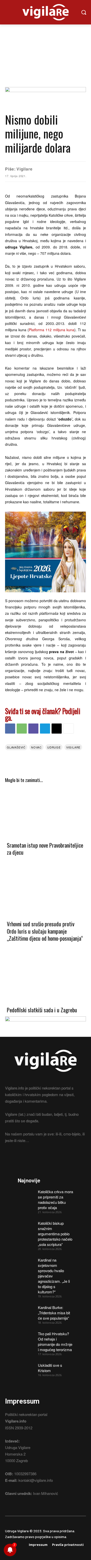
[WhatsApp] (22, 728)
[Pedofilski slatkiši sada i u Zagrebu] (45, 977)
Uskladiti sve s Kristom (50, 1367)
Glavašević (16, 747)
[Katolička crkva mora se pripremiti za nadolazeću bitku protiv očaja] (26, 1195)
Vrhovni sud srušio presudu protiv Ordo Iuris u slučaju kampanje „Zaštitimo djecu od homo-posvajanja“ (45, 931)
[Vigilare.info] (45, 12)
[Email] (57, 728)
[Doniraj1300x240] (45, 90)
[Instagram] (17, 1159)
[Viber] (33, 728)
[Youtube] (35, 1159)
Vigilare (24, 169)
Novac (36, 747)
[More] (68, 728)
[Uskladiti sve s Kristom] (26, 1368)
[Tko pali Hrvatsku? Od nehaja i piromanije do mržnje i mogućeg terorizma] (26, 1337)
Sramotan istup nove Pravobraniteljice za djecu (45, 848)
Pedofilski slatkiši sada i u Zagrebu (42, 1010)
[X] (26, 1159)
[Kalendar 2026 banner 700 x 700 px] (45, 552)
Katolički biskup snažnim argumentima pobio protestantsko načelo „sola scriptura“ (55, 1233)
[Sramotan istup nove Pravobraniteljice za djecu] (45, 812)
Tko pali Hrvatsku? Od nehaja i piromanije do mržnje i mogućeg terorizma (55, 1341)
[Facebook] (10, 728)
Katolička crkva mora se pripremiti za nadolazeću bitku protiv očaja (55, 1199)
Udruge (54, 747)
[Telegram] (45, 728)
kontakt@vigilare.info (35, 1480)
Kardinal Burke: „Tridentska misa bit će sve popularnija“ (54, 1313)
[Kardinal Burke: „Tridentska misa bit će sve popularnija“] (26, 1310)
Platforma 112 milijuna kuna (51, 329)
